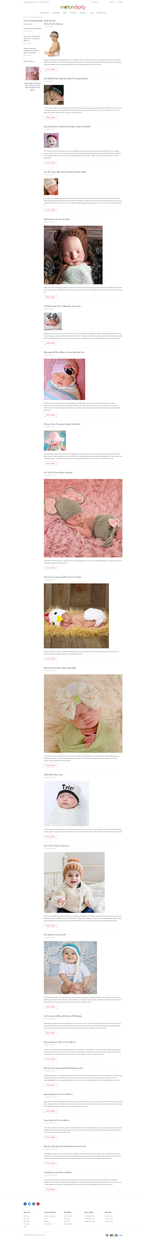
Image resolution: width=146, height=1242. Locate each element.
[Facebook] (25, 1203)
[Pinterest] (38, 1203)
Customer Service (44, 2)
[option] (32, 79)
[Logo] (73, 7)
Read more (50, 69)
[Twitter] (29, 1203)
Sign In (112, 2)
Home (25, 17)
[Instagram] (33, 1203)
